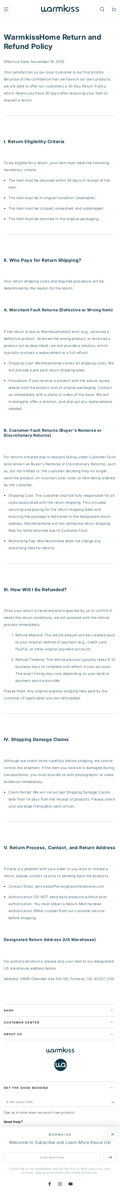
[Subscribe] (113, 1102)
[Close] (112, 1134)
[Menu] (6, 9)
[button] (102, 9)
